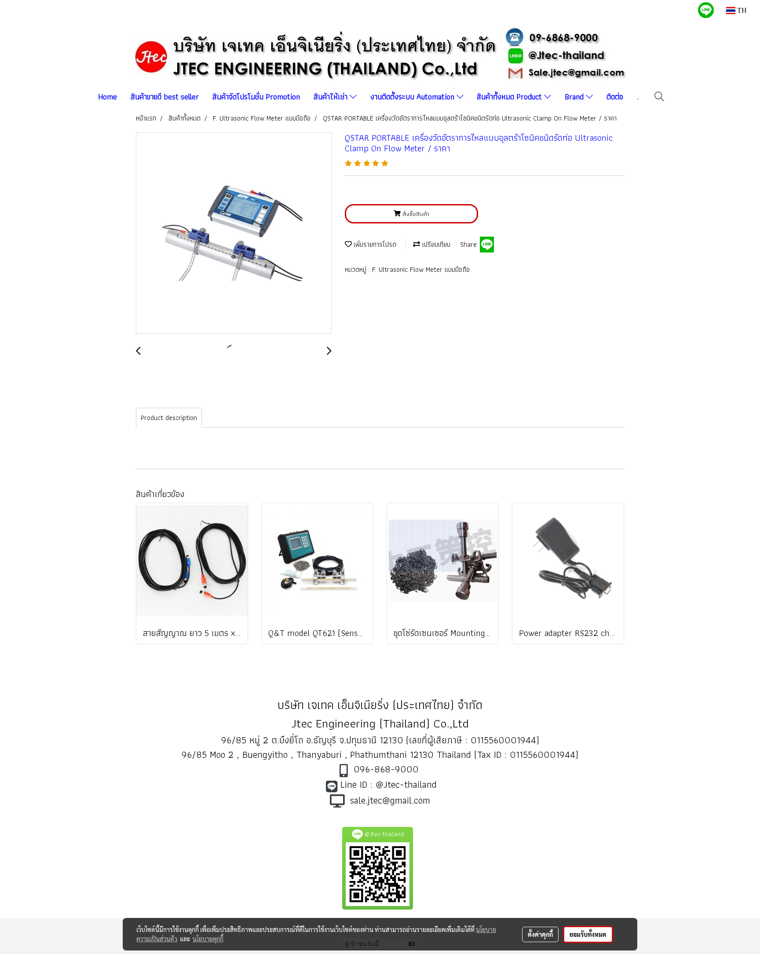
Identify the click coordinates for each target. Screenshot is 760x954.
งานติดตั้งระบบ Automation (413, 96)
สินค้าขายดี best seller (165, 96)
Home (107, 96)
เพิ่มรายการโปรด (374, 244)
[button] (659, 96)
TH (741, 10)
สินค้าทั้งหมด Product (510, 96)
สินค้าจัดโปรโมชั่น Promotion (256, 96)
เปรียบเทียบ (435, 244)
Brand (575, 96)
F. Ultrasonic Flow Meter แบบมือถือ (421, 269)
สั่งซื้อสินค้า (415, 214)
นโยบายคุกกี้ (208, 939)
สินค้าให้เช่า (332, 96)
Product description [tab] (169, 417)
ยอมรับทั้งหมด (588, 934)
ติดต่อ (615, 96)
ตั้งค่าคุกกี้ (540, 934)
